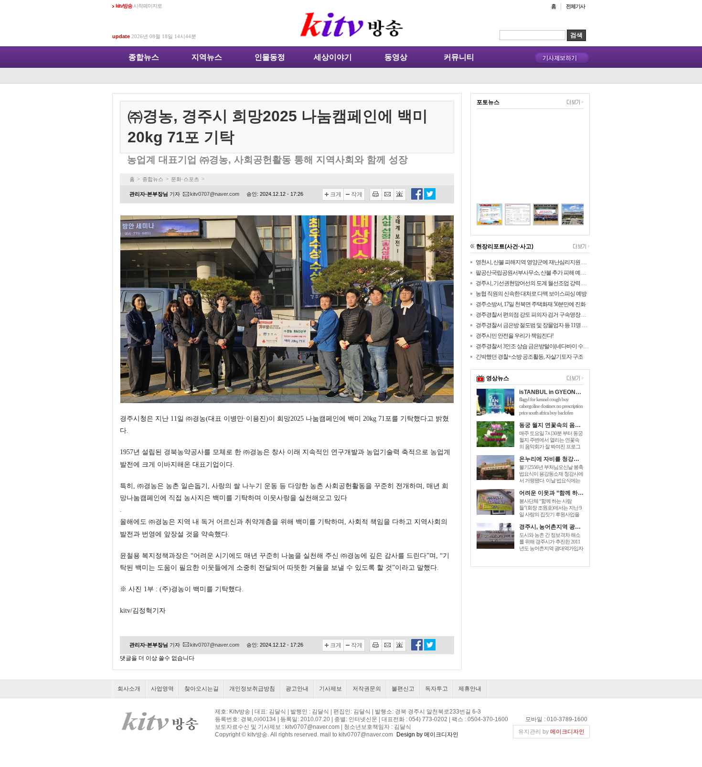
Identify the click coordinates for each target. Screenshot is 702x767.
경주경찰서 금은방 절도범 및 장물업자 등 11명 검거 (533, 325)
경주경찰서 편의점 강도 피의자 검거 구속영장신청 (533, 314)
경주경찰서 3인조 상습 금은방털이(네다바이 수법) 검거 (533, 346)
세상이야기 (333, 57)
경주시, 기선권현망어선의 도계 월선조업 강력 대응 (533, 283)
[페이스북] (417, 197)
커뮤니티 (459, 57)
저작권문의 (366, 688)
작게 (356, 194)
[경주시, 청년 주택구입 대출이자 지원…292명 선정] (563, 214)
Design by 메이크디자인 (427, 734)
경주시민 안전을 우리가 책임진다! (514, 335)
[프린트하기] (376, 194)
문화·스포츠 (185, 179)
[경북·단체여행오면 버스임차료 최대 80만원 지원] (479, 214)
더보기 (575, 102)
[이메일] (388, 194)
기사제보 (330, 688)
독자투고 (436, 688)
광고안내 (297, 688)
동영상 (395, 57)
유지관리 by (551, 731)
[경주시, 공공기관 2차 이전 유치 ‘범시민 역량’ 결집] (535, 214)
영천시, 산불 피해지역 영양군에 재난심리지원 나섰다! (533, 262)
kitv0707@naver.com (214, 194)
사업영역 (162, 688)
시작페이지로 (139, 6)
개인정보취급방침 (252, 688)
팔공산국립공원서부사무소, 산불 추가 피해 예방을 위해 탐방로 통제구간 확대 (533, 272)
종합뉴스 (143, 57)
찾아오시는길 (201, 688)
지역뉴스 (206, 57)
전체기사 (575, 6)
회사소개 (128, 688)
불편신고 (403, 688)
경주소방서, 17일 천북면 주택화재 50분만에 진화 (530, 304)
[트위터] (430, 197)
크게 (335, 194)
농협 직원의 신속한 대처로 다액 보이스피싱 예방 (531, 293)
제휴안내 (469, 688)
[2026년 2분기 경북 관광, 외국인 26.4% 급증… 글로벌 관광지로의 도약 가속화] (507, 214)
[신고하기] (400, 194)
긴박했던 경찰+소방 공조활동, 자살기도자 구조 (529, 356)
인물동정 (270, 57)
